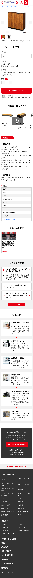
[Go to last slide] (2, 22)
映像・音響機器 (5, 505)
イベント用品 (7, 219)
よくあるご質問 (7, 555)
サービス (20, 515)
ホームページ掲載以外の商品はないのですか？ (15, 286)
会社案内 (4, 520)
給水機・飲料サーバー (7, 511)
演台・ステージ (17, 219)
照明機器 (20, 505)
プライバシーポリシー (7, 533)
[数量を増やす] (10, 82)
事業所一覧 (4, 528)
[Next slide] (30, 22)
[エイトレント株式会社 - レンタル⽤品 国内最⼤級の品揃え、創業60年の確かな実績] (8, 2)
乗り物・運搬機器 (23, 511)
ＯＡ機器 (20, 489)
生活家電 (4, 502)
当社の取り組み (5, 530)
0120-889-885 (17, 452)
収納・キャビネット (23, 484)
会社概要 (4, 525)
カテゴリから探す (8, 474)
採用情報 (4, 568)
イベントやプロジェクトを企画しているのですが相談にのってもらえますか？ (15, 295)
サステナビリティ (22, 528)
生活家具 (20, 498)
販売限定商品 (5, 515)
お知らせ (4, 559)
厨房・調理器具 (22, 508)
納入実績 (4, 547)
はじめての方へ (7, 551)
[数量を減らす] (3, 82)
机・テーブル (5, 479)
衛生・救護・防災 (6, 508)
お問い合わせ (6, 563)
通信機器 (20, 502)
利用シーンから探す (8, 539)
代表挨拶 (19, 525)
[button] (3, 37)
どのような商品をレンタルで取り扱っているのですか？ (15, 270)
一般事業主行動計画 (23, 530)
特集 (3, 543)
